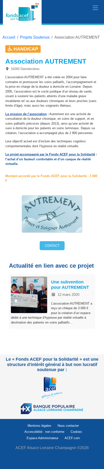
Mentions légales (39, 425)
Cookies (76, 432)
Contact (52, 245)
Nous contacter (68, 425)
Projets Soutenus (35, 37)
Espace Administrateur (42, 438)
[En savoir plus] (52, 387)
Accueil (8, 37)
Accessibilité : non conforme (44, 432)
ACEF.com (72, 438)
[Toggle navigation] (95, 8)
